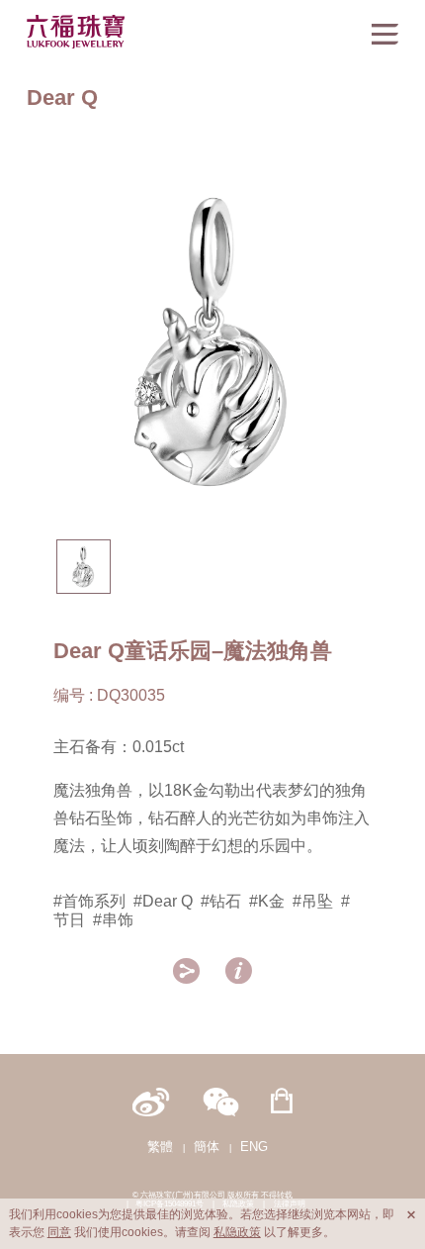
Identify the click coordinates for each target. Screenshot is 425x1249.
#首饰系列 (89, 901)
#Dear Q (163, 901)
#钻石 (221, 901)
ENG (254, 1146)
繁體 (160, 1146)
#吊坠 (313, 901)
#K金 (267, 901)
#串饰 (113, 919)
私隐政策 (237, 1232)
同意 (59, 1232)
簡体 (206, 1146)
